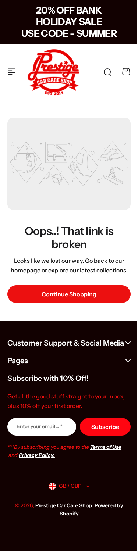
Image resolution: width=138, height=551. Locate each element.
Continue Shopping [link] (69, 294)
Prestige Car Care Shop (60, 507)
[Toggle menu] (12, 72)
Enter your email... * (40, 428)
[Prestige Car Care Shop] (53, 72)
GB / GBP (67, 488)
